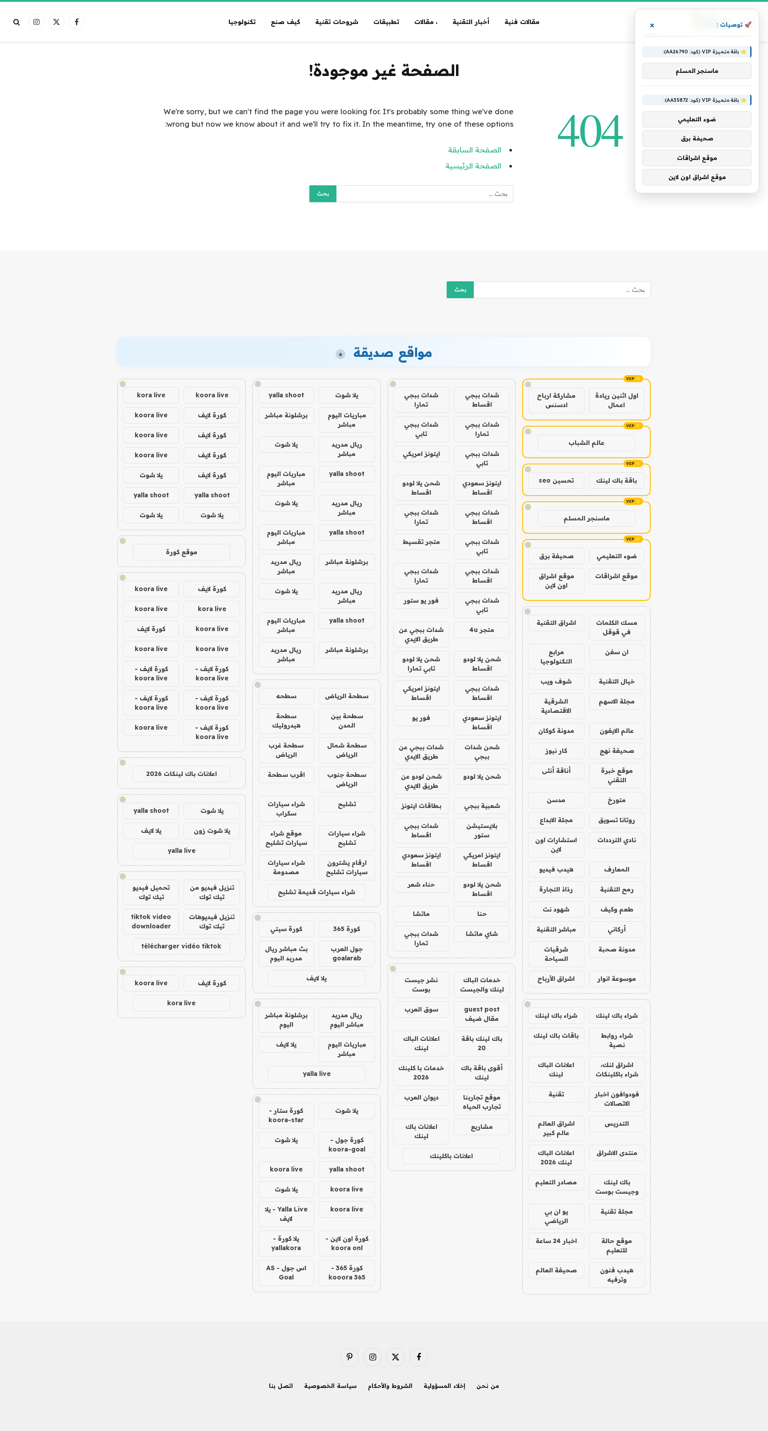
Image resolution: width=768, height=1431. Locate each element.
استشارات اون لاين (556, 844)
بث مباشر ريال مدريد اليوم (286, 953)
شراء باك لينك (617, 1015)
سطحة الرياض (346, 696)
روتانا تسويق (616, 820)
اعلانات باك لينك (421, 1131)
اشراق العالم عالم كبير (556, 1128)
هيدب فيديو (556, 869)
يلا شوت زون (212, 831)
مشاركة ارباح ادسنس (556, 400)
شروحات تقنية (336, 22)
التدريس (616, 1123)
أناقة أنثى (556, 771)
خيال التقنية (617, 681)
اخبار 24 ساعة (556, 1241)
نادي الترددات (616, 840)
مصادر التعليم (556, 1182)
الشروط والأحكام (390, 1385)
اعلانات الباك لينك (556, 1069)
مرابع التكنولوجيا (556, 656)
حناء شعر (421, 884)
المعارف (616, 869)
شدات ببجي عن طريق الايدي (421, 634)
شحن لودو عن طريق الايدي (421, 781)
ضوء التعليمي (616, 556)
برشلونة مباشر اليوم (286, 1019)
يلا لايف (316, 978)
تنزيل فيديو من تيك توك (212, 892)
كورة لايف (212, 415)
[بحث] (17, 22)
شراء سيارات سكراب (286, 808)
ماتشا (421, 914)
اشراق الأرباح (556, 979)
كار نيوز (556, 751)
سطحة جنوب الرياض (346, 779)
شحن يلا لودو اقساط (421, 487)
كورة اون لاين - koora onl (346, 1243)
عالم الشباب (586, 443)
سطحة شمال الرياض (347, 750)
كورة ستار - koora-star (286, 1115)
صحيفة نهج (617, 751)
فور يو (421, 718)
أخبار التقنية (470, 22)
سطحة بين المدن (347, 720)
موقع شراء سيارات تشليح (286, 838)
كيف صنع (285, 22)
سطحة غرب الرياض (286, 750)
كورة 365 (346, 929)
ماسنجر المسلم (587, 518)
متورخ (617, 800)
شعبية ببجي (482, 806)
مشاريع (482, 1127)
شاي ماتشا (482, 934)
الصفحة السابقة (474, 149)
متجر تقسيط (421, 542)
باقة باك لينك (616, 480)
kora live (151, 395)
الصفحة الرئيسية (473, 165)
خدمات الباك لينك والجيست (482, 984)
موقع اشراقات (616, 576)
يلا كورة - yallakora (286, 1243)
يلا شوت (346, 395)
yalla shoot (286, 395)
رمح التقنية (617, 889)
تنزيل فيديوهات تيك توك (212, 921)
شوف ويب (556, 681)
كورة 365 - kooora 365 (346, 1272)
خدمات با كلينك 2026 (421, 1072)
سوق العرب (421, 1009)
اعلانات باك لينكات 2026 (181, 774)
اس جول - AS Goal (286, 1272)
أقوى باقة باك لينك (482, 1072)
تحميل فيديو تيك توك (151, 892)
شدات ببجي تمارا (421, 399)
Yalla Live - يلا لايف (286, 1214)
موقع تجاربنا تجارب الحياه (482, 1102)
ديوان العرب (421, 1097)
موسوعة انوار (616, 979)
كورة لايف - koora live (211, 673)
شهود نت (556, 909)
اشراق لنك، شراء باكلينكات (617, 1069)
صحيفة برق (556, 556)
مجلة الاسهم (617, 701)
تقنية (556, 1094)
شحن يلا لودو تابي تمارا (421, 663)
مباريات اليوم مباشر (347, 419)
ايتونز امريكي (421, 454)
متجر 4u (481, 630)
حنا (482, 914)
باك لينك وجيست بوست (617, 1186)
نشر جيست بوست (421, 984)
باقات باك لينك (556, 1035)
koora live (286, 1169)
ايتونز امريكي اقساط (421, 693)
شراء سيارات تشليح (346, 838)
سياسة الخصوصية (330, 1385)
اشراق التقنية (556, 623)
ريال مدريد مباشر (347, 449)
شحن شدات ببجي (482, 751)
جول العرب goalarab (347, 953)
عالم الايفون (617, 731)
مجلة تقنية (616, 1211)
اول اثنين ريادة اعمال (616, 400)
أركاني (617, 929)
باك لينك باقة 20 (481, 1043)
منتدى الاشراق (616, 1153)
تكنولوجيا (242, 22)
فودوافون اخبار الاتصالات (617, 1098)
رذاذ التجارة (556, 889)
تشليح (347, 804)
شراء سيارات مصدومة (286, 867)
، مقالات (426, 22)
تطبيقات (386, 22)
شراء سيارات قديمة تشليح (316, 892)
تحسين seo (556, 480)
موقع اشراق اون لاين (556, 580)
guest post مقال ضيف (482, 1014)
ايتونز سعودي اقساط (481, 487)
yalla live (317, 1074)
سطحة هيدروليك (286, 720)
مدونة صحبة (617, 949)
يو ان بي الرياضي (556, 1216)
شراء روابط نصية (617, 1040)
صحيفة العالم (556, 1270)
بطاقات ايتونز (421, 806)
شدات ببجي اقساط (482, 399)
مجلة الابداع (556, 820)
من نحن (487, 1385)
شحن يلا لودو (482, 776)
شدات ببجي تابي (421, 429)
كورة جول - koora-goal (346, 1144)
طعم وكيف (616, 909)
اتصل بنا (281, 1385)
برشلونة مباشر (286, 415)
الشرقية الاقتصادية (556, 706)
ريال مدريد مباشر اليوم (347, 1019)
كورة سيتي (286, 929)
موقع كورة (181, 552)
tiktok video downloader (151, 921)
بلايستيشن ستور (481, 830)
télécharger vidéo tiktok (181, 946)
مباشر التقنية (556, 929)
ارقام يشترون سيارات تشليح (347, 867)
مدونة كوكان (556, 731)
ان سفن (616, 652)
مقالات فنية (522, 22)
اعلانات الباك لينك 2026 (556, 1157)
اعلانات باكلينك (451, 1156)
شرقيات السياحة (556, 954)
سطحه (286, 696)
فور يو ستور (421, 600)
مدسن (556, 800)
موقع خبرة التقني (617, 775)
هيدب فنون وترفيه (616, 1274)
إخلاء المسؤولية (444, 1385)
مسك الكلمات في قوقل (616, 627)
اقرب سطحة (286, 775)
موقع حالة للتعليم (616, 1245)
